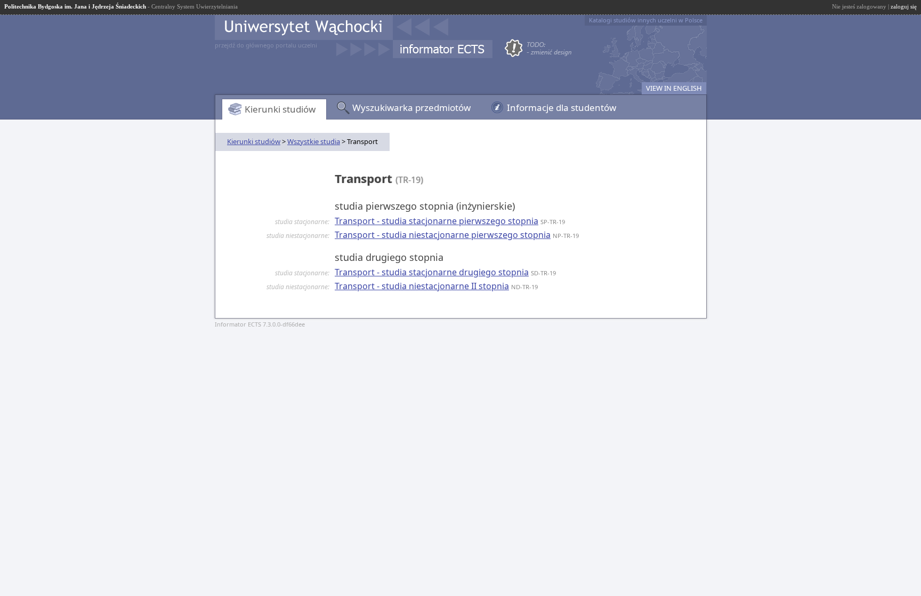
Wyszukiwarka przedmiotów (411, 107)
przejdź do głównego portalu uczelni (266, 45)
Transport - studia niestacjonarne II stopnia (422, 286)
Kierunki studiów (280, 109)
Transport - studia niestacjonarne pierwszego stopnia (443, 235)
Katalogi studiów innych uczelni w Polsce (645, 20)
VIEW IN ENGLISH (674, 88)
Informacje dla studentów (561, 107)
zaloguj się (904, 6)
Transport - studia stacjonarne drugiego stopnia (432, 272)
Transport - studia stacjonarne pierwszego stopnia (436, 221)
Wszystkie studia (313, 141)
